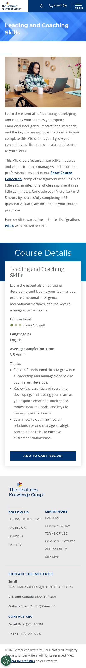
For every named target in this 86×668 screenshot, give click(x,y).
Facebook (17, 527)
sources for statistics (20, 661)
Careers (52, 518)
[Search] (42, 6)
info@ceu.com (30, 624)
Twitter (15, 545)
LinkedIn (15, 536)
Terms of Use (56, 533)
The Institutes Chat (24, 519)
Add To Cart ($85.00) (49, 455)
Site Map (52, 556)
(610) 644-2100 (44, 606)
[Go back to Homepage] (14, 6)
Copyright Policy (60, 541)
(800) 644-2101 (45, 596)
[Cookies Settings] (6, 660)
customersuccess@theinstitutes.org (41, 587)
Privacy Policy (57, 525)
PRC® (9, 226)
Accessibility (56, 549)
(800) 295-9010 (30, 633)
